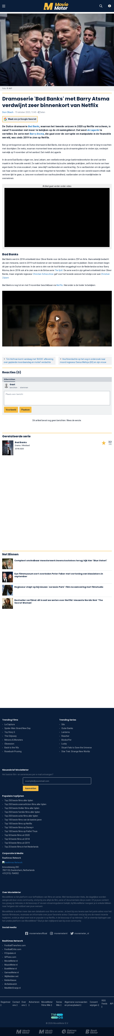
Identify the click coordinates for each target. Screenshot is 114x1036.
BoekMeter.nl (10, 968)
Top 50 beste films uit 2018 (17, 839)
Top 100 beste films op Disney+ (19, 827)
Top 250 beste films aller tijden (18, 800)
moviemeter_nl (81, 933)
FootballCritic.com (12, 949)
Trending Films (10, 719)
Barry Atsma (37, 133)
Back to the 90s (11, 747)
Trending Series (67, 719)
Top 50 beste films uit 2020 (17, 835)
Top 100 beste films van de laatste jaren (23, 820)
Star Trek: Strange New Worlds (75, 751)
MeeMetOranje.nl (12, 988)
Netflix (60, 285)
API (111, 1003)
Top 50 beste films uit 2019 (17, 843)
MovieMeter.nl (11, 961)
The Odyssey (10, 736)
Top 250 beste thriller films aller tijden (21, 808)
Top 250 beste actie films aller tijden (21, 816)
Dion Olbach (7, 112)
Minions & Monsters (13, 740)
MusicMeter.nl (11, 965)
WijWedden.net (11, 976)
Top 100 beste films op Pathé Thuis (20, 831)
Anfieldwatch (10, 984)
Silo (63, 724)
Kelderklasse (10, 980)
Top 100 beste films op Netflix (18, 823)
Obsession (9, 744)
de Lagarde (93, 130)
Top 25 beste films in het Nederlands (21, 847)
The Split (58, 270)
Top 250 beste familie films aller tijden (22, 812)
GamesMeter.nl (11, 972)
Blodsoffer (66, 740)
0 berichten (9, 379)
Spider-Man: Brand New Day (17, 728)
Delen (42, 112)
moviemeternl (60, 933)
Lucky (64, 744)
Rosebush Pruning (13, 751)
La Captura (9, 724)
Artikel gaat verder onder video (57, 186)
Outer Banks (67, 728)
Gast (12, 384)
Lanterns (65, 732)
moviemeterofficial (38, 933)
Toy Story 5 (9, 732)
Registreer (6, 1002)
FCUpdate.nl (10, 953)
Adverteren (34, 1002)
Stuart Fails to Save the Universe (76, 747)
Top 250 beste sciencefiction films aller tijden (25, 804)
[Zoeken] (101, 6)
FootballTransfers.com (15, 945)
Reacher (65, 736)
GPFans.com (10, 957)
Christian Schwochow (43, 274)
